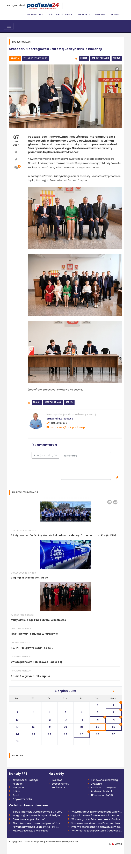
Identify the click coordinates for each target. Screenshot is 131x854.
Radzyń (116, 58)
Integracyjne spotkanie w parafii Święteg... (38, 815)
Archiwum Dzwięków (103, 787)
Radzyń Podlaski (16, 5)
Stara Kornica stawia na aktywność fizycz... (38, 823)
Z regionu (18, 787)
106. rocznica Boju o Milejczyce (30, 830)
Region (15, 58)
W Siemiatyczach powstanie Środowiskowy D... (96, 830)
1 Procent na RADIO (102, 795)
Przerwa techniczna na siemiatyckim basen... (96, 827)
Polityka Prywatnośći (68, 841)
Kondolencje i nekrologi (104, 780)
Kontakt (116, 14)
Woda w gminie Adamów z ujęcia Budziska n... (96, 819)
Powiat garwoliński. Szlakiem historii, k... (36, 827)
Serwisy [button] (83, 14)
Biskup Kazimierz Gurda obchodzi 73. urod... (38, 811)
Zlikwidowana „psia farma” (29, 819)
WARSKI (118, 844)
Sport (16, 795)
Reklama (100, 14)
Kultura (17, 791)
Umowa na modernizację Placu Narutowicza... (96, 823)
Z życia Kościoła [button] (59, 14)
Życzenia (96, 783)
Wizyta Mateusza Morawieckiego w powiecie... (96, 811)
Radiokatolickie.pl (101, 791)
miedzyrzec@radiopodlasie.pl (67, 427)
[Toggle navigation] (9, 26)
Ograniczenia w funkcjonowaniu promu (95, 815)
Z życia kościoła (22, 799)
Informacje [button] (34, 14)
